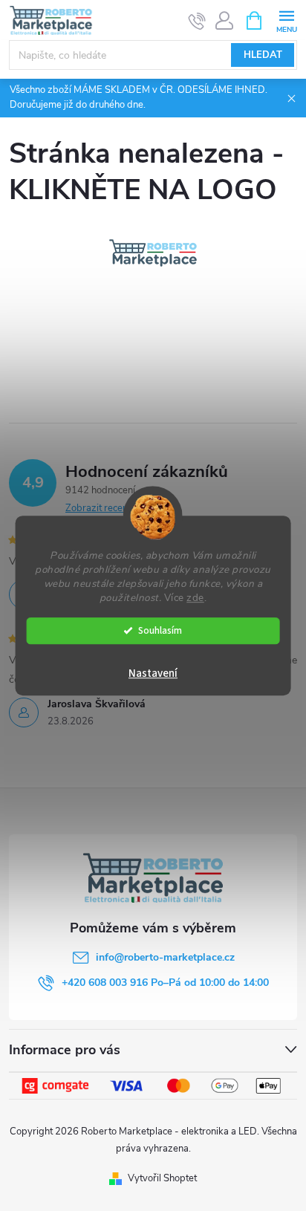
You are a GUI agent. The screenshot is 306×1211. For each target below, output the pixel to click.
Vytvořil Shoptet (162, 1178)
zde (195, 598)
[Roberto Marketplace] (153, 253)
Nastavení (153, 673)
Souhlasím (160, 630)
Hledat (263, 55)
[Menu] (286, 19)
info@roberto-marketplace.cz (165, 957)
